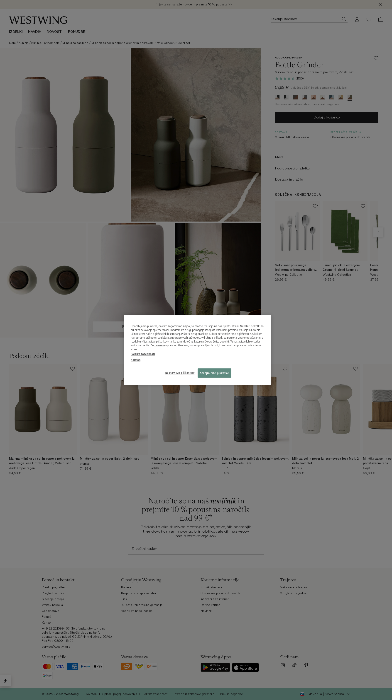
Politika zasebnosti (143, 354)
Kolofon (135, 360)
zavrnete (159, 345)
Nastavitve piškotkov (179, 372)
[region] (197, 350)
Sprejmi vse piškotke (214, 373)
